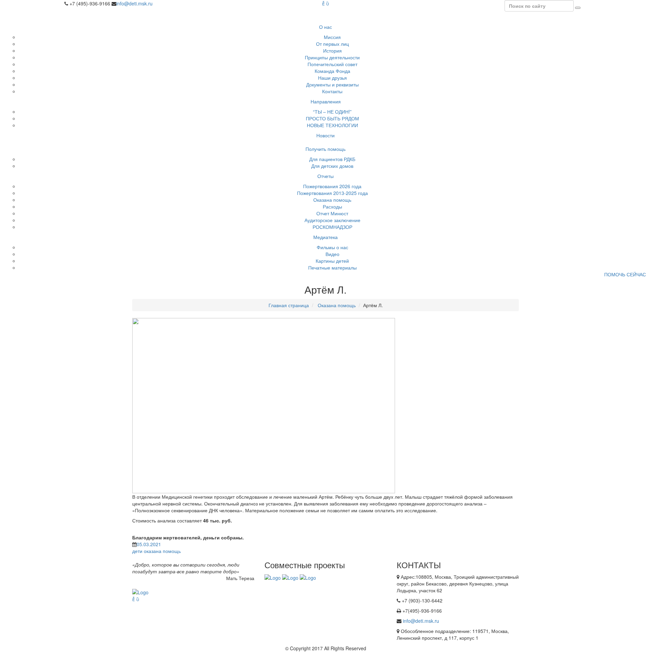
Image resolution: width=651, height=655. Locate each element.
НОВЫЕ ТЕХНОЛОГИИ (332, 125)
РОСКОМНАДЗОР (332, 226)
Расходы (332, 206)
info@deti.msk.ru (134, 3)
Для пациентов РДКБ (332, 159)
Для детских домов (332, 165)
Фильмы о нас (332, 247)
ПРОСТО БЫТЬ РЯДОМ (332, 118)
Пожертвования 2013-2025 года (332, 193)
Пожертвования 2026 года (332, 186)
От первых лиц (332, 43)
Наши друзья (332, 77)
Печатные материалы (332, 267)
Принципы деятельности (332, 57)
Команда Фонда (332, 70)
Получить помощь (325, 148)
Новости (325, 135)
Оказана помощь (332, 199)
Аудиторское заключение (332, 220)
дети (137, 551)
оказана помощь (162, 551)
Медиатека (325, 237)
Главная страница (289, 305)
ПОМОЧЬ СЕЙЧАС (625, 274)
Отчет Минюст (332, 213)
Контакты (332, 91)
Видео (332, 254)
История (332, 50)
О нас (325, 26)
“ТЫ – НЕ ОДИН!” (332, 111)
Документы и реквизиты (332, 84)
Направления (326, 101)
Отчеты (325, 176)
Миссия (332, 37)
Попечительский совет (332, 64)
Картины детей (332, 260)
